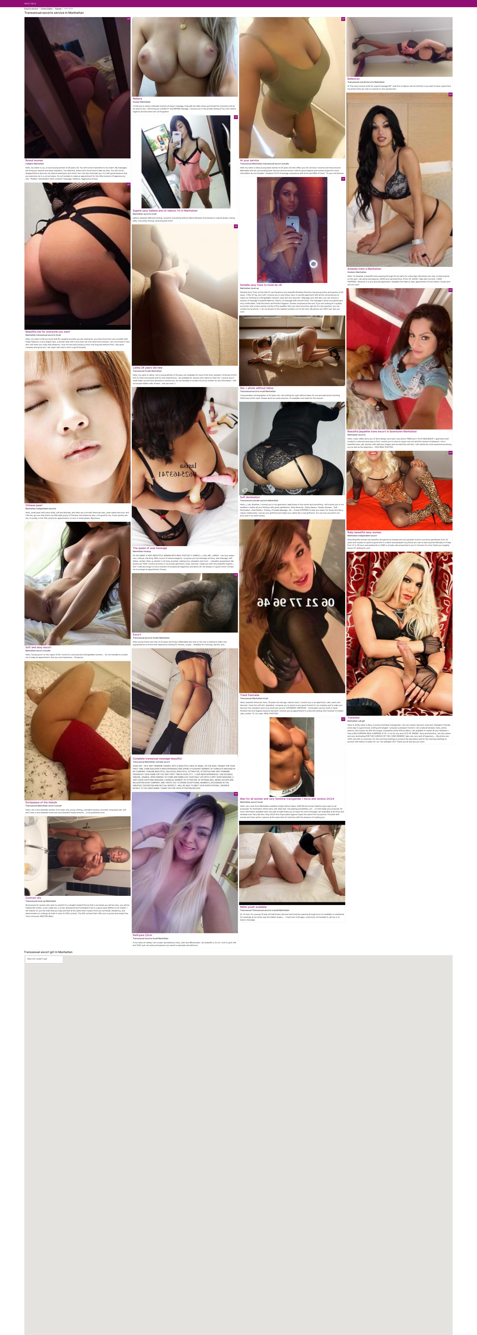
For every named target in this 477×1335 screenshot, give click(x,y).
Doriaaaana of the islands (41, 802)
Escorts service (31, 8)
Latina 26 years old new (147, 367)
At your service (249, 160)
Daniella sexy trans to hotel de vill (261, 284)
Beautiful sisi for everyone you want (47, 331)
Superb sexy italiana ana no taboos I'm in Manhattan (165, 210)
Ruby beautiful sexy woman (364, 532)
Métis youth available (253, 906)
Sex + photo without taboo (257, 388)
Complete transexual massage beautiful (157, 758)
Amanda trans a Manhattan (364, 268)
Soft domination (250, 497)
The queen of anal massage (150, 548)
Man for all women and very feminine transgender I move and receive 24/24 (287, 798)
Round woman (34, 160)
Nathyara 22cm (142, 935)
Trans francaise (249, 695)
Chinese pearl (33, 505)
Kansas (58, 8)
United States (47, 8)
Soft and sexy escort (38, 647)
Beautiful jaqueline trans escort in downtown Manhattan (382, 431)
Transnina (353, 717)
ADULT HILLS (30, 3)
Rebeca (137, 98)
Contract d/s (33, 897)
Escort (137, 634)
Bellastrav (353, 78)
